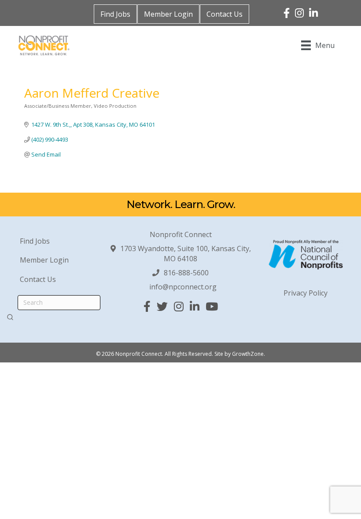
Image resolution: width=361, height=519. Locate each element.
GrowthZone (248, 354)
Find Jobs (115, 14)
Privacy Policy (306, 293)
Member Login (168, 14)
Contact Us (224, 14)
